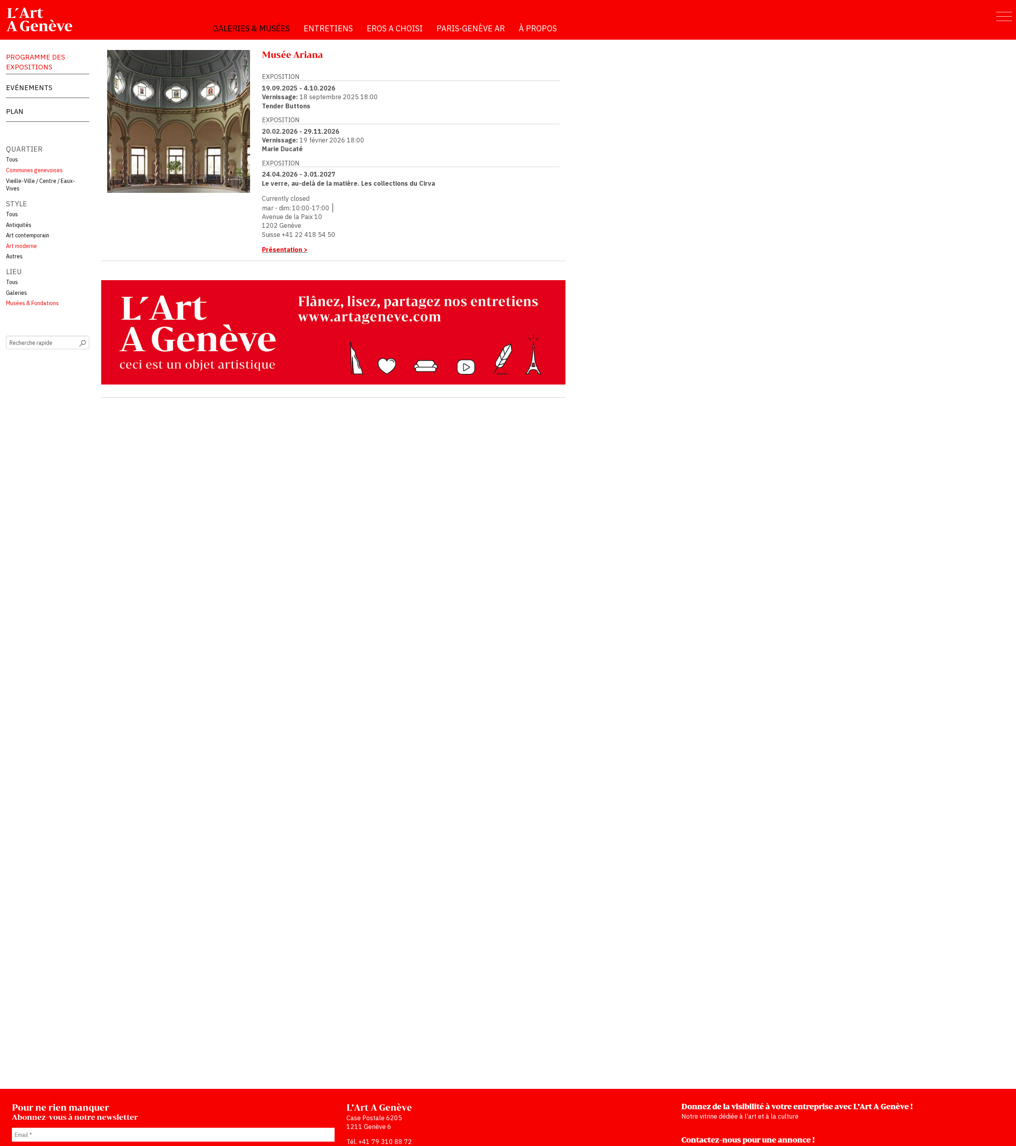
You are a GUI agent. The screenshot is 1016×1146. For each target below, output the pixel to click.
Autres (14, 256)
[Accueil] (42, 19)
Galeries (16, 292)
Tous (12, 159)
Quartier (24, 149)
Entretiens (328, 28)
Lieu (14, 271)
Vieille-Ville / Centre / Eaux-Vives (40, 184)
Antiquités (18, 225)
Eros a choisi (395, 28)
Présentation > (285, 250)
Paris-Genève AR (471, 28)
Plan (14, 111)
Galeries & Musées (251, 28)
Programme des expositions (35, 61)
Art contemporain (27, 235)
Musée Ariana (292, 55)
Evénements (29, 87)
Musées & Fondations (32, 303)
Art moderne (21, 246)
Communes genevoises (34, 170)
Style (16, 203)
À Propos (538, 28)
